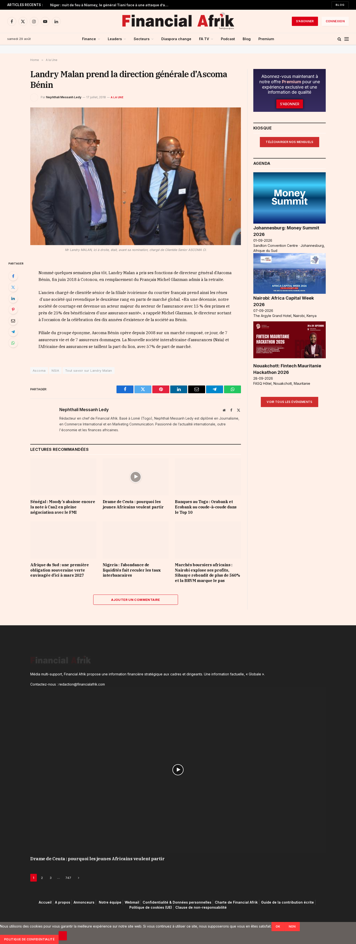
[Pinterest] (13, 309)
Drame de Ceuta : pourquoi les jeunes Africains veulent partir (133, 504)
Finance (89, 39)
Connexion (335, 21)
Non (292, 926)
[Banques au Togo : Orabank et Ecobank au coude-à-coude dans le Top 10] (208, 476)
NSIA (55, 370)
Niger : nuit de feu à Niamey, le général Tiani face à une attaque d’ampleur (110, 5)
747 (68, 878)
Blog (340, 5)
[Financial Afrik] (178, 21)
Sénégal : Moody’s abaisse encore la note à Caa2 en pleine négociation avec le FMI (62, 507)
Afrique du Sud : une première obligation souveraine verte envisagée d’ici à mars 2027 (59, 570)
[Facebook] (13, 276)
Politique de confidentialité (29, 939)
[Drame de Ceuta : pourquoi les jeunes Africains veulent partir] (136, 476)
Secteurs (141, 39)
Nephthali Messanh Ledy (63, 97)
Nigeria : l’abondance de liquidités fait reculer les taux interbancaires (132, 570)
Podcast (228, 39)
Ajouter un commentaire (135, 600)
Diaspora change (176, 39)
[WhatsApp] (13, 342)
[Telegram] (13, 331)
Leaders (115, 39)
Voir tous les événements (289, 402)
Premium (266, 39)
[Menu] (346, 39)
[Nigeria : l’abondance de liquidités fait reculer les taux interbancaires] (136, 540)
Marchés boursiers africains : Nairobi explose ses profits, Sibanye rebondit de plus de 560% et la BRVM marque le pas (207, 572)
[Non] (63, 935)
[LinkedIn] (13, 298)
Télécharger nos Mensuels (289, 142)
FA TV (204, 39)
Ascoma (39, 370)
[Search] (339, 39)
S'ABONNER (305, 21)
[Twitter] (13, 287)
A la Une (117, 97)
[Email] (13, 320)
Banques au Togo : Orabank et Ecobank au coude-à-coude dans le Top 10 (205, 507)
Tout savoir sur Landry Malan (88, 370)
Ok (278, 926)
